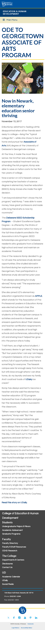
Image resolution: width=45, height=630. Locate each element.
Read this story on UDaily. (15, 502)
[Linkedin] (36, 617)
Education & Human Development (14, 12)
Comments (31, 623)
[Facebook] (13, 617)
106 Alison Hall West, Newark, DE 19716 (18, 593)
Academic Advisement (12, 530)
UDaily (5, 580)
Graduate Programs (11, 534)
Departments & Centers (13, 560)
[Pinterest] (30, 617)
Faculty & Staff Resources (14, 547)
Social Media (8, 584)
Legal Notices (15, 627)
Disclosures (7, 564)
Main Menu (11, 20)
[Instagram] (19, 617)
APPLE (38, 296)
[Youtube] (25, 617)
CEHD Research (9, 551)
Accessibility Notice (26, 627)
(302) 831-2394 (15, 596)
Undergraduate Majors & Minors (16, 526)
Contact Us (7, 567)
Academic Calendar (11, 577)
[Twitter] (8, 617)
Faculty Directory (10, 543)
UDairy (29, 379)
